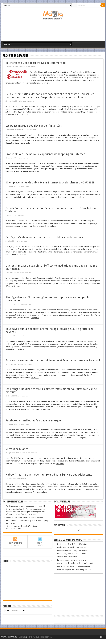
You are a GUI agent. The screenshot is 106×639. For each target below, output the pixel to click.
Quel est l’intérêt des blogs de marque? (72, 550)
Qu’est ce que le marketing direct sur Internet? (75, 563)
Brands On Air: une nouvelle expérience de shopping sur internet (45, 154)
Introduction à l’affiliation (67, 557)
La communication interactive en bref (71, 560)
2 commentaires (22, 396)
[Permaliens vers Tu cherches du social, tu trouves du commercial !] (17, 79)
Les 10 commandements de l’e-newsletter (73, 566)
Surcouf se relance (17, 449)
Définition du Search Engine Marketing (72, 544)
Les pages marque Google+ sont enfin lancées (34, 125)
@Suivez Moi (59, 525)
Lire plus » (47, 83)
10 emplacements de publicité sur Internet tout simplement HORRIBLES (50, 182)
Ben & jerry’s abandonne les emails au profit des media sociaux (44, 237)
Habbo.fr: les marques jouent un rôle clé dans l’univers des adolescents (49, 474)
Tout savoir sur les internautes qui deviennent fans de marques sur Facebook (53, 360)
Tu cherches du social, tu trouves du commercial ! (36, 62)
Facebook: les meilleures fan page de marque (33, 420)
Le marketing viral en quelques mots (71, 554)
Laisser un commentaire (26, 67)
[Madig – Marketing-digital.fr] (53, 17)
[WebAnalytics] (78, 620)
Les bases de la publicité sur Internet (71, 547)
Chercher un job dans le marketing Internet (74, 569)
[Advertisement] (53, 31)
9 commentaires (22, 158)
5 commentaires (23, 186)
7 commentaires (23, 424)
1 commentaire (21, 215)
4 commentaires (21, 241)
